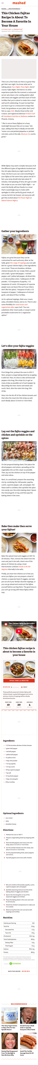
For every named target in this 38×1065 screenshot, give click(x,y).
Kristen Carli (7, 29)
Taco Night (16, 87)
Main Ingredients (14, 8)
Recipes (3, 8)
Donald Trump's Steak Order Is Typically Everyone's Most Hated (27, 1028)
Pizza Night (25, 87)
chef (12, 111)
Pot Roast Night (24, 198)
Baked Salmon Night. (9, 200)
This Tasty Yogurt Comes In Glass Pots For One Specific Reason (9, 1028)
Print (25, 687)
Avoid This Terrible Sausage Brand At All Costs (26, 1053)
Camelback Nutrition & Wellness (15, 116)
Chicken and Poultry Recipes (10, 9)
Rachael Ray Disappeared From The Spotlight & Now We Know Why (9, 1053)
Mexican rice (26, 134)
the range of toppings (18, 263)
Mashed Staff (18, 29)
